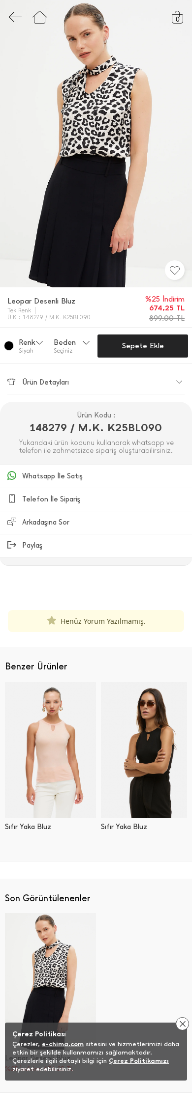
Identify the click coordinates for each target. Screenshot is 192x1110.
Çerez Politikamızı (139, 1060)
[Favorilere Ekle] (175, 270)
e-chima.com (63, 1044)
